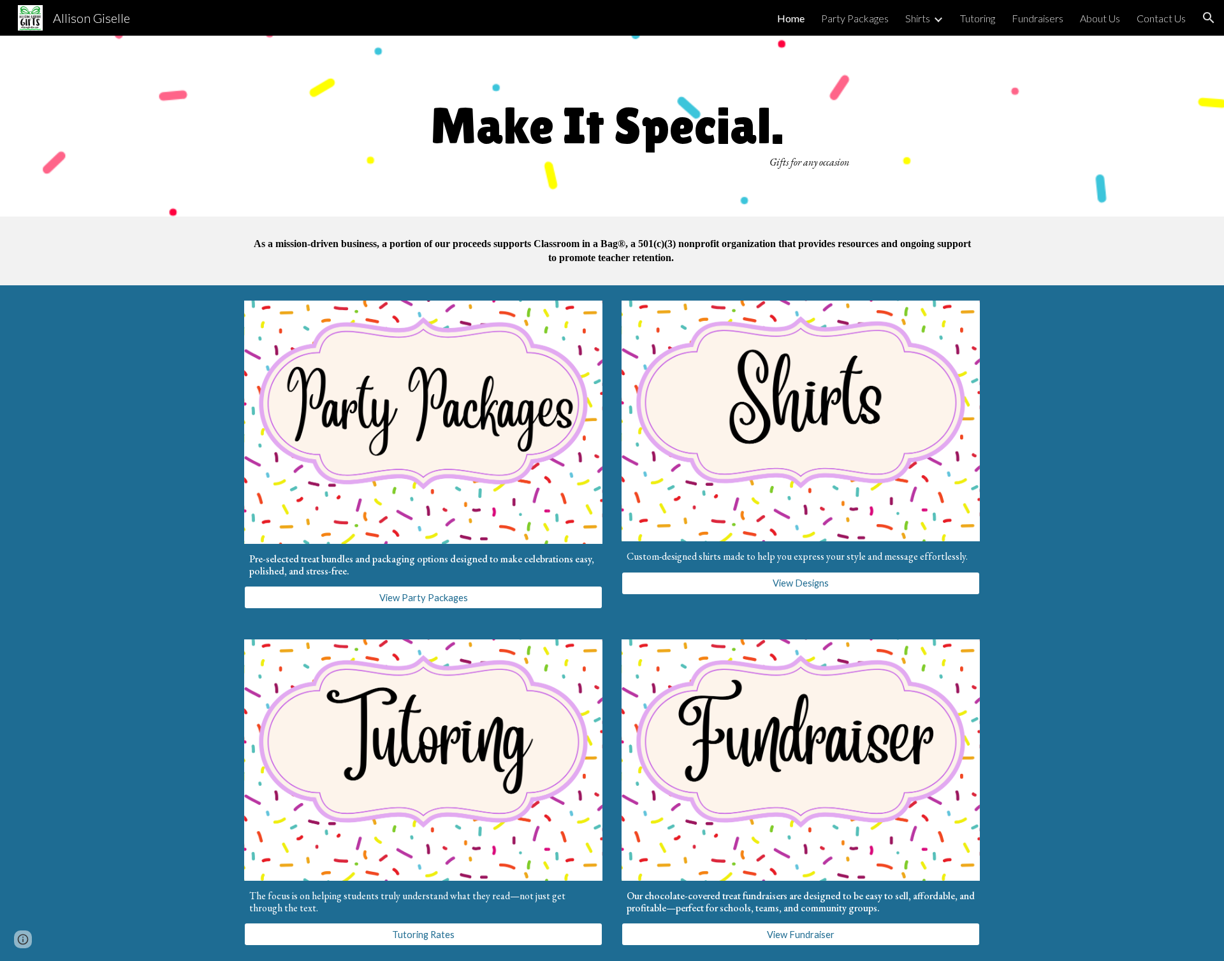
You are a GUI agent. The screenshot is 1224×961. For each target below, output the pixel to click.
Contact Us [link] (1161, 18)
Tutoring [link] (977, 18)
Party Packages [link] (855, 18)
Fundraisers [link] (1037, 18)
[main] (612, 125)
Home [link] (791, 18)
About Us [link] (1100, 18)
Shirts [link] (917, 18)
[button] (1208, 18)
